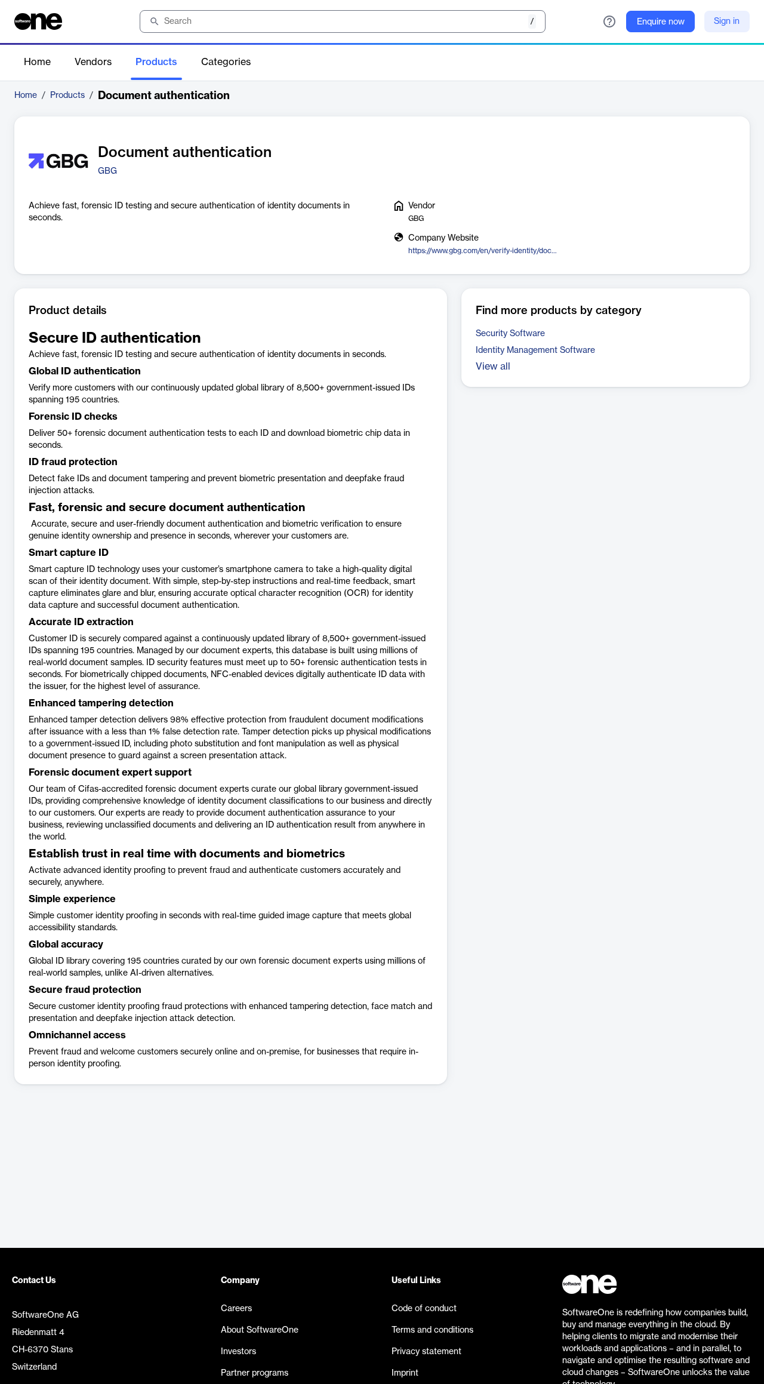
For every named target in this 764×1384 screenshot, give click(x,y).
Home (37, 62)
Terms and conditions (432, 1330)
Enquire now (661, 22)
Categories (226, 62)
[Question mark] (609, 21)
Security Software (510, 334)
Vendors (93, 62)
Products (156, 62)
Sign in (727, 21)
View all (493, 366)
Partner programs (254, 1373)
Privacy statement (426, 1352)
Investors (238, 1352)
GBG (107, 171)
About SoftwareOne (259, 1330)
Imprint (405, 1373)
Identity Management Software (535, 350)
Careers (236, 1309)
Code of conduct (424, 1309)
